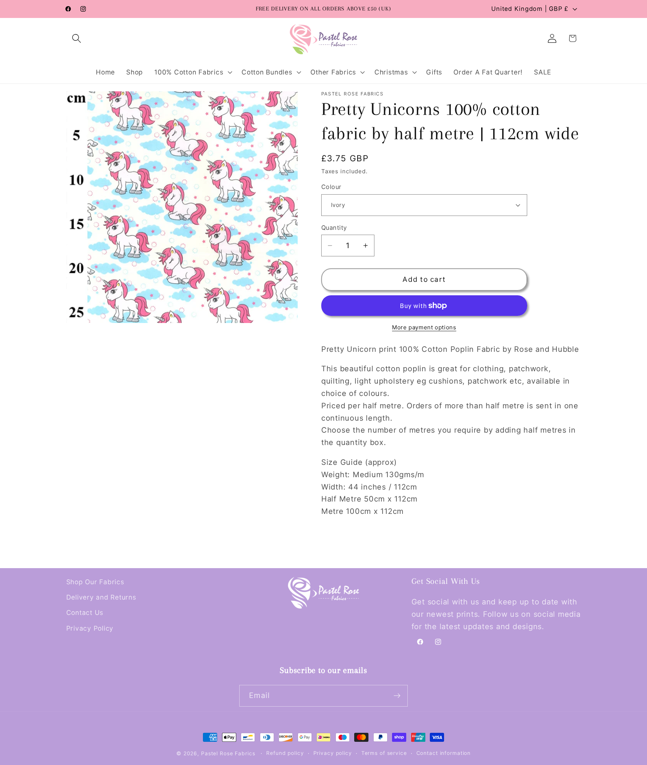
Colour (331, 187)
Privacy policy (332, 753)
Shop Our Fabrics (95, 582)
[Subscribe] (397, 696)
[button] (76, 38)
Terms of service (384, 753)
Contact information (443, 753)
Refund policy (285, 753)
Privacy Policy (90, 628)
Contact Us (85, 612)
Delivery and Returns (101, 597)
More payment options (424, 327)
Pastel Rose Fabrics (228, 753)
